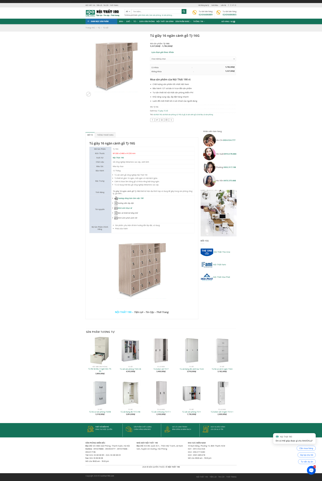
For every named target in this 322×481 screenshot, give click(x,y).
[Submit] (184, 11)
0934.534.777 (229, 140)
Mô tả (90, 135)
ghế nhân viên (143, 15)
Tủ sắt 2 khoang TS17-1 (161, 412)
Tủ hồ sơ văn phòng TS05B (100, 412)
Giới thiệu (214, 5)
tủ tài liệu (199, 114)
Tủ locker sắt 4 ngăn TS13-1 (222, 412)
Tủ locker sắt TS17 (160, 369)
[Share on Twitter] (157, 120)
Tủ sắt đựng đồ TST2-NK (130, 412)
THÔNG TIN (198, 21)
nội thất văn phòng (169, 114)
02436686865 (229, 14)
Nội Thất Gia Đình (165, 21)
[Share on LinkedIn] (166, 120)
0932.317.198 (230, 167)
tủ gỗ (183, 114)
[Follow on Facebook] (228, 5)
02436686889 (206, 14)
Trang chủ (90, 27)
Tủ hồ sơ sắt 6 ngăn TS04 (222, 369)
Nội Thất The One (221, 252)
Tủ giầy (160, 111)
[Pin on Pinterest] (162, 120)
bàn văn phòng (155, 15)
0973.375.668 (230, 180)
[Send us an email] (235, 5)
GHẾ (128, 21)
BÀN (121, 21)
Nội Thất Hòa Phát (221, 277)
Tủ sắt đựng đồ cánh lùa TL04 (192, 369)
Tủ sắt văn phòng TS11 (191, 412)
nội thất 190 (157, 114)
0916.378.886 (230, 154)
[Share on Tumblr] (171, 120)
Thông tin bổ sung (105, 135)
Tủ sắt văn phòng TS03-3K (130, 369)
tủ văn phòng (167, 15)
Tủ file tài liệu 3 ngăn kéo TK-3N (100, 370)
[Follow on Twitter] (233, 5)
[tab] (90, 134)
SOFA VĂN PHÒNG (147, 21)
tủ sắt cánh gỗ (191, 114)
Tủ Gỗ (105, 27)
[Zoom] (88, 94)
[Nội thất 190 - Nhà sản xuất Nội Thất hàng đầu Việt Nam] (103, 13)
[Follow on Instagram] (230, 5)
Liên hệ (223, 5)
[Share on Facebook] (152, 120)
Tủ (134, 21)
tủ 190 (178, 114)
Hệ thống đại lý (203, 5)
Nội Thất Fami (219, 264)
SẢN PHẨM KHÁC (182, 21)
